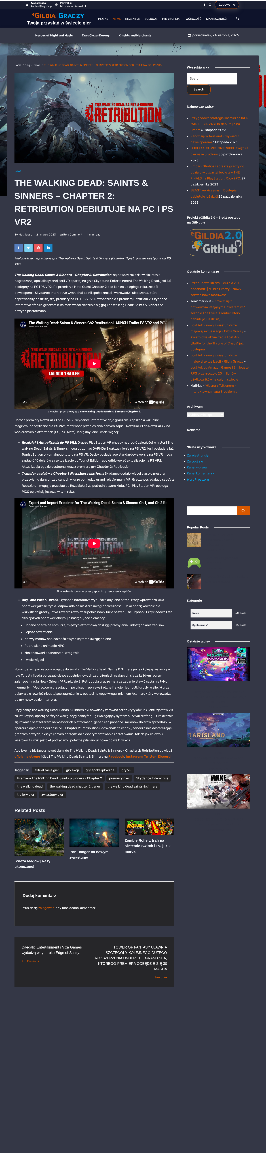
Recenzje (132, 18)
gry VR (126, 770)
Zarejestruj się (197, 455)
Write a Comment (71, 235)
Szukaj (243, 510)
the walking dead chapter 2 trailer (75, 786)
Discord (164, 757)
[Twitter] (29, 249)
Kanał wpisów (197, 467)
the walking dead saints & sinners (132, 786)
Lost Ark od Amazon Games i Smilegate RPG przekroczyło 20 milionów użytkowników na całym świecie (220, 373)
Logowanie (227, 5)
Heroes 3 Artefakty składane (226, 576)
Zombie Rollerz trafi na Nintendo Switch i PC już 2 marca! (147, 845)
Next (158, 977)
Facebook (116, 757)
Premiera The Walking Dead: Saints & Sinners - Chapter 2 (59, 778)
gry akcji (72, 770)
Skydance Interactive (152, 778)
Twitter (150, 757)
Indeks (103, 18)
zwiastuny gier (52, 795)
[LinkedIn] (49, 249)
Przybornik (171, 18)
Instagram (134, 757)
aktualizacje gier (47, 770)
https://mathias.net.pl (73, 6)
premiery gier (119, 778)
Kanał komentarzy (200, 473)
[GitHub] (210, 4)
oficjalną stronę (27, 757)
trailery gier (25, 795)
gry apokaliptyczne (100, 770)
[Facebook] (204, 4)
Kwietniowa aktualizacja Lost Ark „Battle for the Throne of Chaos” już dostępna (217, 343)
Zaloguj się (195, 461)
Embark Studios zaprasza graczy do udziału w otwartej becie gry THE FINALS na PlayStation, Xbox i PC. (217, 172)
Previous (33, 961)
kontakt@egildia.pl (41, 6)
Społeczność (216, 18)
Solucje (151, 18)
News (117, 18)
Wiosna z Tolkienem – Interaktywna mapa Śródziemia (222, 540)
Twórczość (193, 18)
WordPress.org (198, 480)
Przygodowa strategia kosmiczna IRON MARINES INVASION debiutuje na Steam (220, 124)
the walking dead (30, 786)
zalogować (46, 908)
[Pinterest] (39, 249)
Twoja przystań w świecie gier (59, 22)
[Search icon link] (236, 19)
